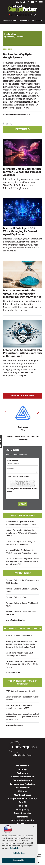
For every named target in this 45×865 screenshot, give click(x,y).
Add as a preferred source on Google (23, 15)
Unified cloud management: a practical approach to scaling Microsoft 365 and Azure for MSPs (22, 717)
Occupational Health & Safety (22, 799)
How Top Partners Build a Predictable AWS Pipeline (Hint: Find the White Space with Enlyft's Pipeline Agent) (21, 644)
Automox (22, 427)
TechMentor (22, 817)
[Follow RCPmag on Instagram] (28, 3)
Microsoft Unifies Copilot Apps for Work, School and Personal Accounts (22, 172)
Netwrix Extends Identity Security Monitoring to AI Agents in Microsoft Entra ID (21, 533)
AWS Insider (22, 773)
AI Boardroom (22, 766)
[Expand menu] (41, 2)
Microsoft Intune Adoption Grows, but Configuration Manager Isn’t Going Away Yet (22, 293)
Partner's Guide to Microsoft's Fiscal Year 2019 (21, 613)
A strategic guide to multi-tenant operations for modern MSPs (19, 707)
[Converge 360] (22, 747)
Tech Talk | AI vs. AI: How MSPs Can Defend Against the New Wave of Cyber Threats (22, 664)
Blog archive (9, 29)
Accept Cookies (18, 860)
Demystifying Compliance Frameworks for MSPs (22, 698)
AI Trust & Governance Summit (19, 636)
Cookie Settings (18, 853)
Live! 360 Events (22, 788)
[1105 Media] (22, 755)
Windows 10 (24, 21)
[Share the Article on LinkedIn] (6, 123)
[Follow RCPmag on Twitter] (21, 2)
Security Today (23, 810)
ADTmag (22, 769)
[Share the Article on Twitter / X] (10, 123)
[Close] (33, 827)
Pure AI (22, 802)
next (38, 412)
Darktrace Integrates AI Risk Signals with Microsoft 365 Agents (21, 543)
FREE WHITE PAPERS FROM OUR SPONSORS (22, 682)
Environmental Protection (22, 784)
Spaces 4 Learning (22, 813)
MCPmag (22, 791)
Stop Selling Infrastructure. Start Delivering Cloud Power (19, 654)
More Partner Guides (15, 620)
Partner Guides (22, 573)
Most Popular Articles (22, 515)
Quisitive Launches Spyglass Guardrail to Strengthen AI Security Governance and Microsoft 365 (22, 561)
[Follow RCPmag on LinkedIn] (17, 3)
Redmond (22, 806)
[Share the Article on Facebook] (2, 123)
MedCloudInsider (22, 795)
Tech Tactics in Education (22, 821)
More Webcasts (13, 673)
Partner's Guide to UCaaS (17, 597)
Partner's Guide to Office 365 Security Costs (22, 590)
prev (5, 412)
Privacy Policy (24, 476)
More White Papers (14, 725)
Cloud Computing (9, 21)
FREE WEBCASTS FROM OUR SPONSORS (22, 629)
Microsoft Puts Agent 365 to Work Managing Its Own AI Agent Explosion (20, 231)
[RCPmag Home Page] (22, 7)
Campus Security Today (22, 777)
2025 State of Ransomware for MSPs (21, 691)
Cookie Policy (15, 848)
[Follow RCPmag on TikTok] (24, 3)
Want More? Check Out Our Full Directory (22, 438)
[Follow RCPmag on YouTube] (32, 2)
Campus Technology (22, 780)
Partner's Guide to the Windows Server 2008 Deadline (22, 581)
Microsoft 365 (38, 21)
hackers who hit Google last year (18, 72)
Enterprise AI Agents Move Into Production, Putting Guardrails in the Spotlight (22, 353)
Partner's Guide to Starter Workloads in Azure (22, 604)
